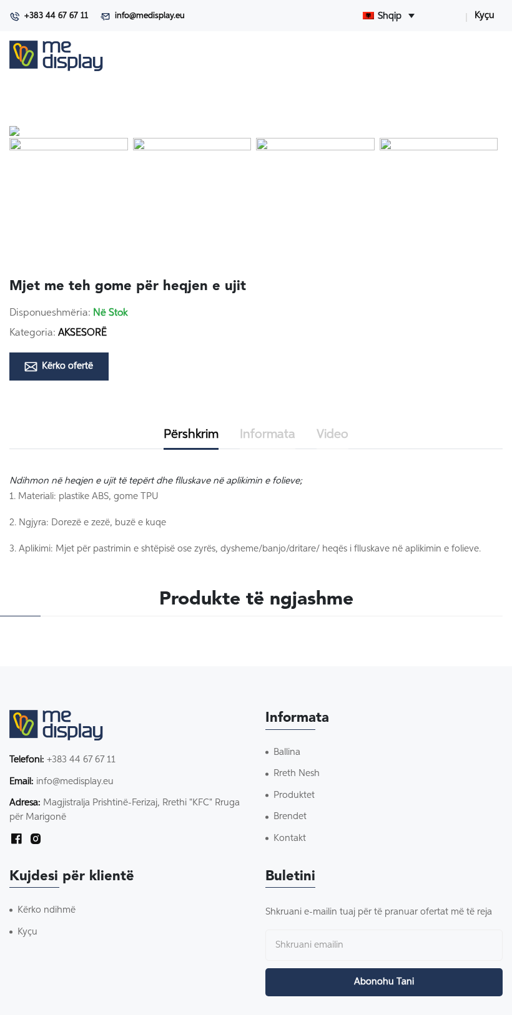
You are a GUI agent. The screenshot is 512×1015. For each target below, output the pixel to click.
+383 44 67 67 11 (56, 16)
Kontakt (289, 838)
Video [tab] (332, 434)
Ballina (286, 752)
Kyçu (485, 15)
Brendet (290, 816)
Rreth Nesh (296, 773)
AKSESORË (82, 333)
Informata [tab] (267, 434)
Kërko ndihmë (46, 910)
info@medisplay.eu (150, 16)
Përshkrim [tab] (191, 434)
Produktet (294, 795)
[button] (68, 197)
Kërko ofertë (67, 366)
